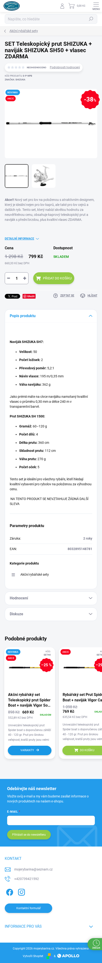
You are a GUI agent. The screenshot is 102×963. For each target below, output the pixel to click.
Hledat (91, 19)
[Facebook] (9, 891)
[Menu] (96, 6)
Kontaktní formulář (28, 908)
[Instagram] (21, 891)
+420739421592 (26, 879)
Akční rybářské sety (34, 574)
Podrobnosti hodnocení (65, 67)
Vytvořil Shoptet (33, 956)
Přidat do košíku (57, 278)
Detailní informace (19, 238)
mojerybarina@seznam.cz (33, 869)
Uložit (31, 296)
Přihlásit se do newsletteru (29, 834)
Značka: (15, 79)
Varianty (27, 750)
